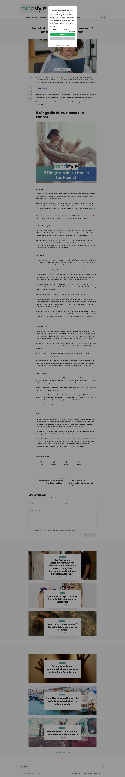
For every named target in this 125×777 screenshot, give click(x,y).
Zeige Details (71, 31)
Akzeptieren (62, 34)
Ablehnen (62, 38)
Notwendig (54, 29)
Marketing (66, 29)
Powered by (58, 45)
